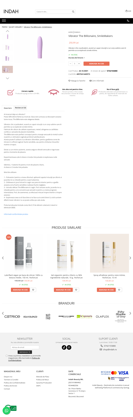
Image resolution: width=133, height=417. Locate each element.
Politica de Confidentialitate (14, 383)
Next (7, 78)
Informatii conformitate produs (16, 214)
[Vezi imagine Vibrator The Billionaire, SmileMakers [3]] (7, 69)
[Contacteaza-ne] (128, 20)
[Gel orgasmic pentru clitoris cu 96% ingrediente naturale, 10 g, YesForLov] (66, 253)
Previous (7, 31)
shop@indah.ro (110, 349)
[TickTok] (64, 347)
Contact (7, 389)
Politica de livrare (10, 386)
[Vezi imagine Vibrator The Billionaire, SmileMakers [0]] (7, 36)
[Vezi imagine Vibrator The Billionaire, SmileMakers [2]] (7, 58)
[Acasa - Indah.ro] (15, 11)
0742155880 (110, 346)
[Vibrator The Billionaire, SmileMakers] (39, 46)
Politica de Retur (42, 379)
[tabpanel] (39, 46)
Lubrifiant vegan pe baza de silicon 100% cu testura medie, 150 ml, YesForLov (23, 276)
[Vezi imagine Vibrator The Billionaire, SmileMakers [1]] (7, 47)
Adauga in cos (96, 63)
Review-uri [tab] (20, 107)
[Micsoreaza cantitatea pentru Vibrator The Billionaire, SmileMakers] (70, 64)
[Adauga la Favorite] (33, 290)
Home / (5, 27)
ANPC (38, 386)
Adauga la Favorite (77, 80)
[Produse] (4, 21)
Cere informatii (97, 80)
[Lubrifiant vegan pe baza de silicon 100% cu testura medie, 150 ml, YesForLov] (23, 253)
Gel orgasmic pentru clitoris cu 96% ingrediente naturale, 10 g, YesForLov (66, 276)
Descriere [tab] (8, 108)
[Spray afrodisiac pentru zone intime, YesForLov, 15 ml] (109, 253)
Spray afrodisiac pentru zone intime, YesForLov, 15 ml (109, 276)
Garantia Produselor (44, 383)
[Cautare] (73, 12)
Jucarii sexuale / (16, 27)
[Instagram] (69, 347)
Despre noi (8, 376)
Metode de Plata (42, 376)
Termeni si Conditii (11, 379)
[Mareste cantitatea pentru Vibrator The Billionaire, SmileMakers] (79, 64)
